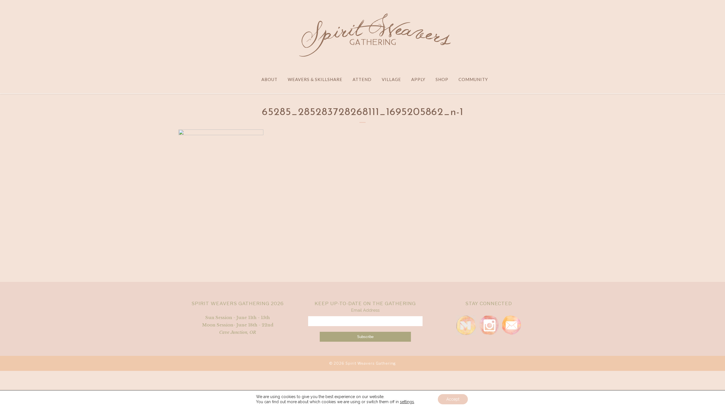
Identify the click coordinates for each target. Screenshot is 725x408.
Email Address (365, 310)
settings (407, 402)
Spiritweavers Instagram (489, 325)
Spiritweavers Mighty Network (466, 325)
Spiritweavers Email (511, 325)
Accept (452, 399)
